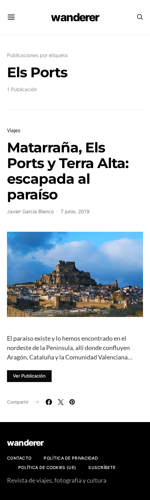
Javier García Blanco (30, 211)
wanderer (75, 17)
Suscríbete (101, 467)
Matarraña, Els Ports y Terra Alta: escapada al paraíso (67, 171)
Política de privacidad (71, 458)
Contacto (19, 458)
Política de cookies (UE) (47, 467)
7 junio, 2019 (75, 211)
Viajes (13, 130)
